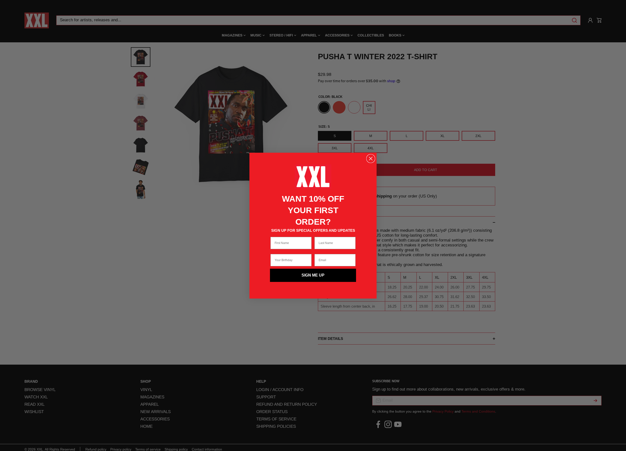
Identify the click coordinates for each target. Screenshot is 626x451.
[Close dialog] (371, 158)
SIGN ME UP (313, 275)
